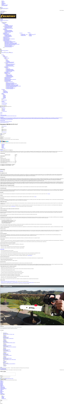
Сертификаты (2, 389)
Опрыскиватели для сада (5, 118)
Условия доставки (2, 387)
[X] (3, 141)
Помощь (1, 390)
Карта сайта (1, 393)
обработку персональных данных (9, 378)
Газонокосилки (8, 68)
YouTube (4, 110)
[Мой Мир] (2, 141)
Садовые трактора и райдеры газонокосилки (32, 118)
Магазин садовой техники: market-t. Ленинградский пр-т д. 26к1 (9, 281)
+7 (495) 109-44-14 (13, 206)
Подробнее (4, 336)
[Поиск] (1, 51)
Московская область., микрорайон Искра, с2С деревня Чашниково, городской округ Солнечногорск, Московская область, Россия (17, 282)
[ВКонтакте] (0, 141)
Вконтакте (4, 108)
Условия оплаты (2, 386)
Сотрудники (1, 382)
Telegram (4, 109)
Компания (4, 95)
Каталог (1, 380)
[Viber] (4, 141)
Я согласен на (7, 378)
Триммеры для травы (9, 74)
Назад (4, 55)
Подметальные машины (41, 118)
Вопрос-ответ (2, 391)
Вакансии (1, 383)
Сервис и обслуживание (3, 388)
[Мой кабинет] (0, 53)
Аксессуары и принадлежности (10, 82)
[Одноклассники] (1, 141)
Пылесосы (45, 118)
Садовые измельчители (49, 118)
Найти (1, 400)
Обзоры (1, 392)
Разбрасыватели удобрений (11, 118)
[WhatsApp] (5, 141)
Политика (1, 384)
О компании (1, 381)
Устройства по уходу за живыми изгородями (20, 118)
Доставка (49, 193)
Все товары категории (3, 368)
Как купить (4, 90)
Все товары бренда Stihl (3, 369)
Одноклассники (5, 111)
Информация (2, 385)
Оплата (35, 196)
